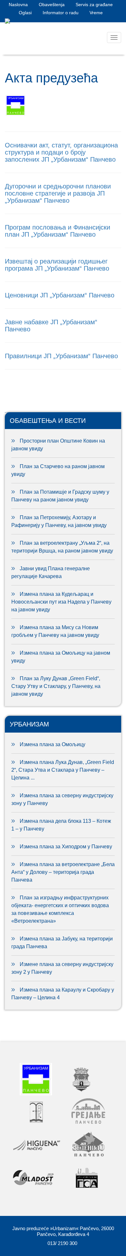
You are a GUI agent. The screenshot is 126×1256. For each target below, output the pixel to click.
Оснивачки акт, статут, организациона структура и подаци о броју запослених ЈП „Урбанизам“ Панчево (61, 152)
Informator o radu (61, 12)
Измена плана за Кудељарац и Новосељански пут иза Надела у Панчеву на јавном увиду (61, 601)
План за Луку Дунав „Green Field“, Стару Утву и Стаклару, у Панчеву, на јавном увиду (55, 686)
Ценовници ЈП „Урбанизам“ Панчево (59, 295)
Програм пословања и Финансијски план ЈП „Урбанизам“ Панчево (57, 231)
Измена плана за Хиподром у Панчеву (66, 846)
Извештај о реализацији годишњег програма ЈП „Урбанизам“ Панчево (57, 265)
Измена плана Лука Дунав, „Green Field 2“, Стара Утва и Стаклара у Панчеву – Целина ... (62, 769)
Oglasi (25, 12)
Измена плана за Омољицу (52, 744)
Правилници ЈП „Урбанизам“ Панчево (61, 356)
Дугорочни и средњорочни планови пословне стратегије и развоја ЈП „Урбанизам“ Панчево (58, 193)
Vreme (96, 12)
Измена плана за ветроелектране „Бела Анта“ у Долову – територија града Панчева (63, 872)
